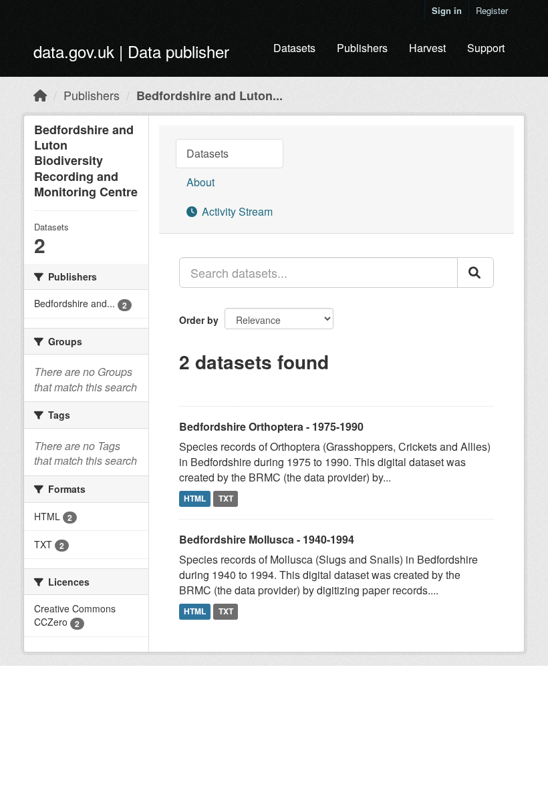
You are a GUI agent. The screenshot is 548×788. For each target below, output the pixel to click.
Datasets (294, 47)
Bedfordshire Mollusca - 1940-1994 (266, 539)
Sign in (447, 10)
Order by (199, 320)
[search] (475, 272)
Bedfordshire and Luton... (209, 95)
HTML (195, 498)
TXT (226, 498)
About (200, 182)
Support (486, 47)
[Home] (40, 95)
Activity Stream (236, 211)
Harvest (427, 47)
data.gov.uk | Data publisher (131, 51)
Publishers (362, 47)
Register (492, 10)
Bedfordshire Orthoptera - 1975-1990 (271, 426)
